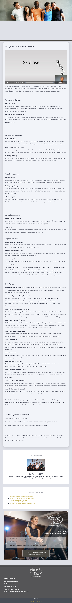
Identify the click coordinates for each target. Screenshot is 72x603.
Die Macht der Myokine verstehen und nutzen (22, 503)
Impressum (32, 601)
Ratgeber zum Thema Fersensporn (19, 502)
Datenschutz (39, 601)
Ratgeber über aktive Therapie (18, 500)
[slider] (11, 76)
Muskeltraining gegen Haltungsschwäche (21, 497)
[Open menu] (64, 18)
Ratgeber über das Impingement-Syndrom (22, 498)
